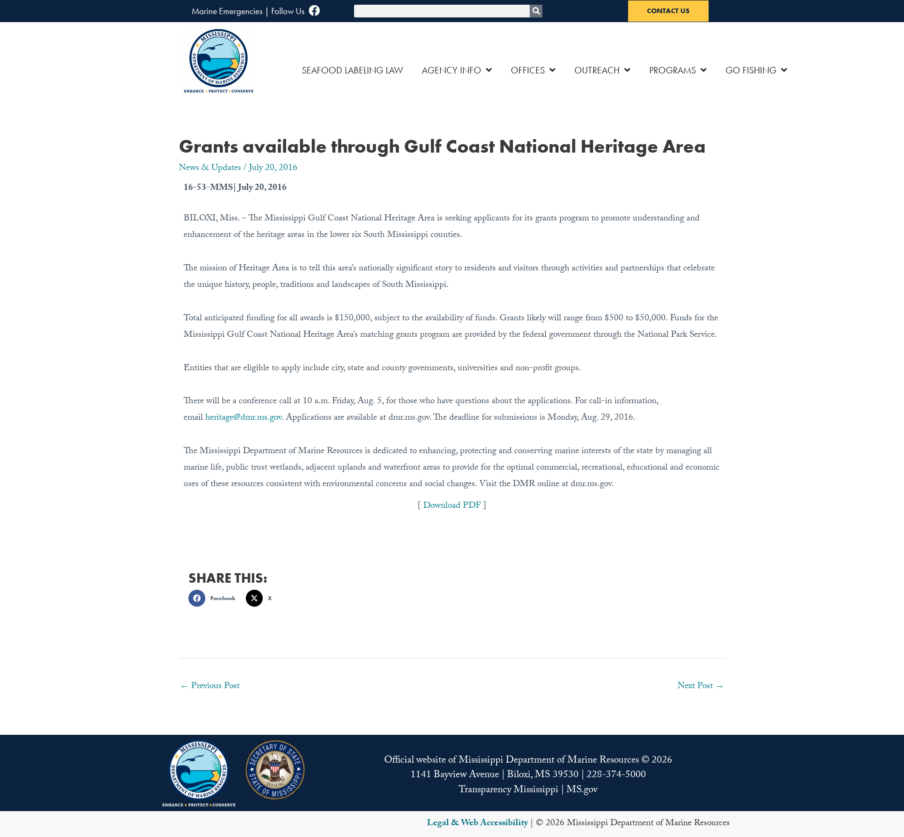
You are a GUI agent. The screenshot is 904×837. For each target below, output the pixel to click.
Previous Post (210, 686)
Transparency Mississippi (508, 790)
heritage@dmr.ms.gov (243, 418)
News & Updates (210, 168)
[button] (214, 598)
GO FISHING (751, 70)
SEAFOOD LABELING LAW (352, 70)
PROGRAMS (672, 70)
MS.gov (581, 790)
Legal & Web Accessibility (477, 823)
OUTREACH (597, 70)
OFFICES (528, 70)
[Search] (536, 11)
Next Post (701, 686)
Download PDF (453, 506)
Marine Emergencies (227, 11)
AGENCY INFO (451, 70)
